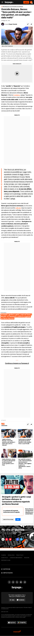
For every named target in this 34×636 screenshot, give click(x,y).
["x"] (13, 539)
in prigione (17, 95)
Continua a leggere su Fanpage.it (17, 363)
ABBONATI (26, 2)
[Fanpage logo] (9, 2)
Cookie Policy (4, 557)
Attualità (3, 420)
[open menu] (2, 2)
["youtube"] (10, 539)
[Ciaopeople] (17, 632)
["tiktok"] (3, 539)
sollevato (18, 208)
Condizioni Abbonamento (16, 557)
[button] (31, 24)
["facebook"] (17, 539)
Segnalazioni (11, 555)
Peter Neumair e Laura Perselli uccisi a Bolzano (13, 6)
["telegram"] (21, 539)
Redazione (26, 557)
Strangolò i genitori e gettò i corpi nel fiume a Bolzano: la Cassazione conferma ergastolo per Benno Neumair (16, 500)
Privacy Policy (19, 555)
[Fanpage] (17, 587)
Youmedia (3, 555)
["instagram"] (6, 539)
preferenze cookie (5, 560)
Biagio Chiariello (13, 24)
